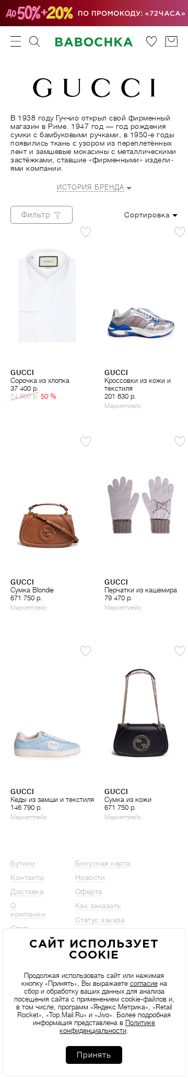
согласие (144, 983)
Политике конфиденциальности (107, 1027)
